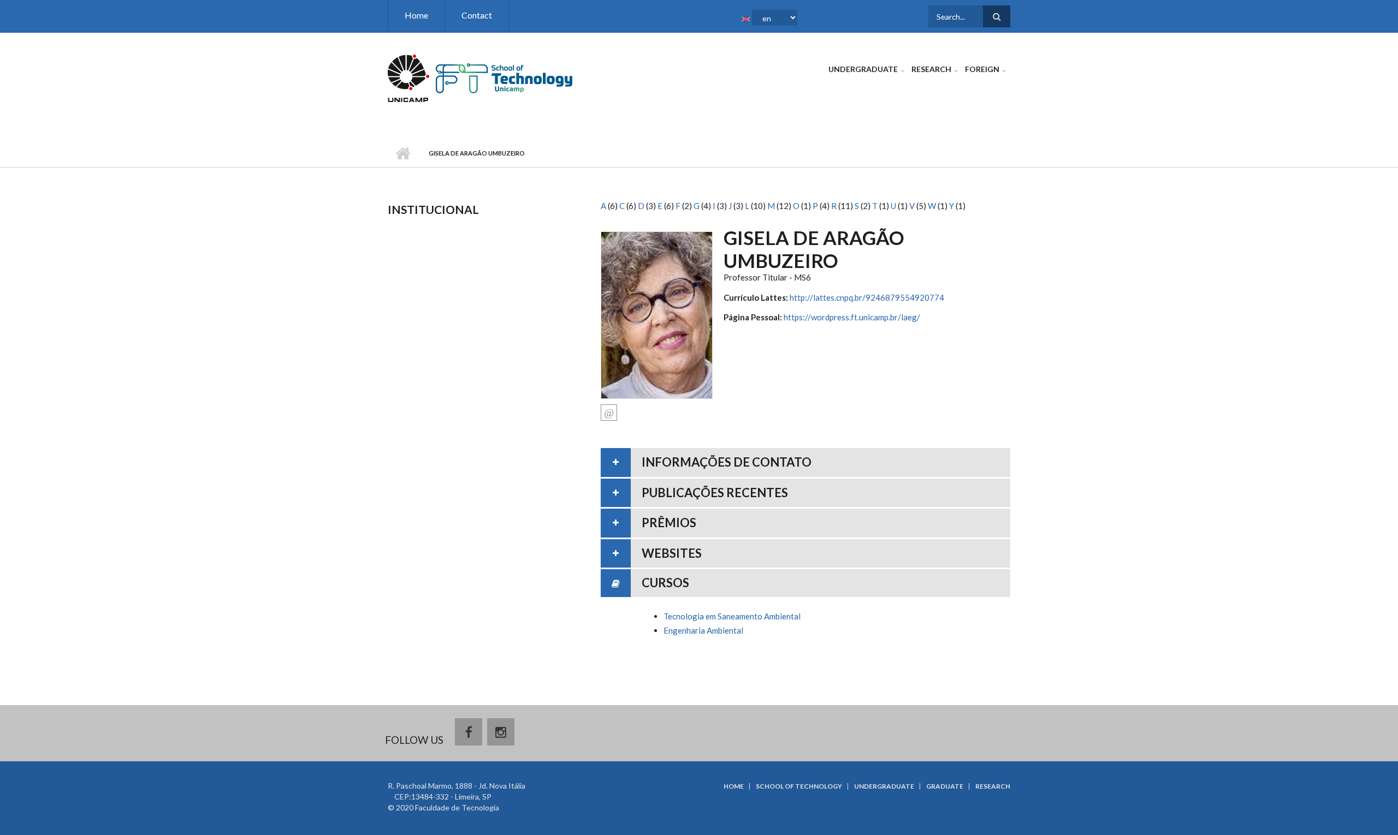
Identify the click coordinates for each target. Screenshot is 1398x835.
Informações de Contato (726, 462)
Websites (672, 553)
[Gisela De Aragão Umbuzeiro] (656, 314)
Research (931, 69)
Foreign (982, 69)
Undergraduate (863, 69)
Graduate (944, 786)
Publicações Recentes (715, 492)
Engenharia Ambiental (703, 630)
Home (416, 15)
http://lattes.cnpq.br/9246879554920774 (867, 297)
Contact (476, 15)
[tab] (805, 462)
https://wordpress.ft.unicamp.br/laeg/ (852, 317)
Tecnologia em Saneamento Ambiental (732, 616)
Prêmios (669, 522)
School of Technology (799, 786)
